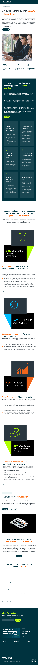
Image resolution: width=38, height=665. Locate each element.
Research (15, 650)
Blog (14, 652)
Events (15, 648)
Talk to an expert (6, 29)
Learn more (5, 509)
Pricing (3, 648)
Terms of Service (29, 650)
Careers (27, 648)
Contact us (7, 116)
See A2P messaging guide (29, 636)
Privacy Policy (18, 661)
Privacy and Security (5, 650)
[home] (6, 2)
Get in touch (19, 556)
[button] (35, 2)
